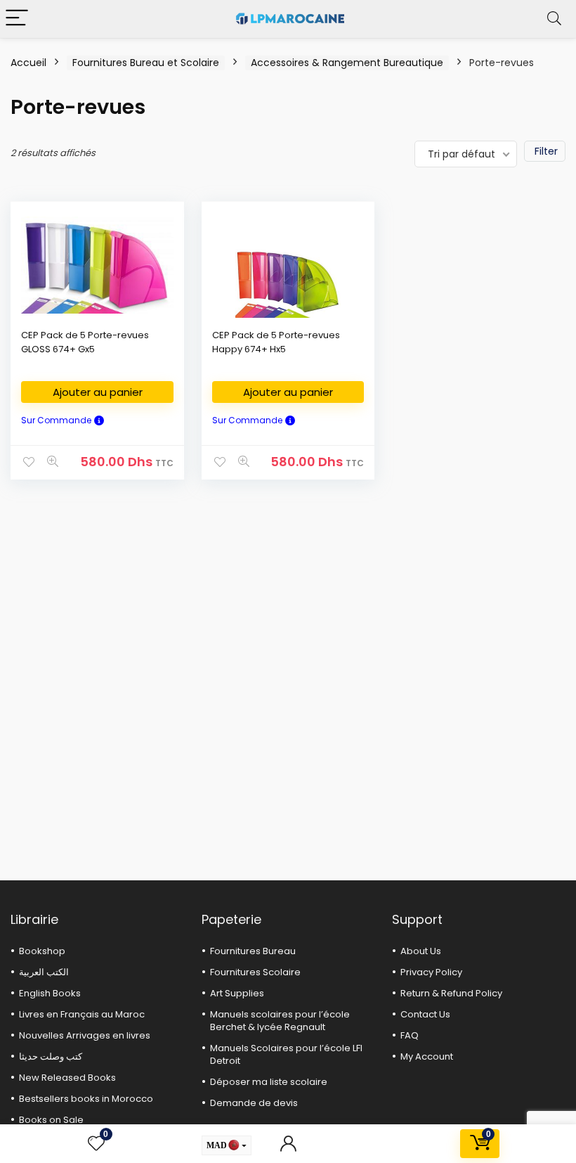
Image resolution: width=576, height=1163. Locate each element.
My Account (426, 1056)
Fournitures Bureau (253, 951)
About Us (420, 951)
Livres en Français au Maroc (82, 1014)
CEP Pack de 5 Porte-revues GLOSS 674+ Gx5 (85, 342)
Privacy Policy (431, 972)
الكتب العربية (44, 972)
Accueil (28, 63)
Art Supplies (237, 993)
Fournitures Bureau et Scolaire (145, 63)
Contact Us (425, 1014)
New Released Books (67, 1077)
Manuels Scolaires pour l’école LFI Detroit (286, 1054)
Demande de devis (254, 1103)
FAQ (409, 1035)
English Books (50, 993)
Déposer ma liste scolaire (268, 1081)
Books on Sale (51, 1119)
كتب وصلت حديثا (50, 1056)
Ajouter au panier (98, 392)
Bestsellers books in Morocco (86, 1098)
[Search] (554, 18)
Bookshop (42, 951)
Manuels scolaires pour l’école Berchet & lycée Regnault (280, 1021)
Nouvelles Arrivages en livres (84, 1035)
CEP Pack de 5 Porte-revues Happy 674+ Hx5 (276, 342)
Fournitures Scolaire (255, 972)
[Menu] (17, 18)
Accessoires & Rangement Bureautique (347, 63)
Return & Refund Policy (451, 993)
